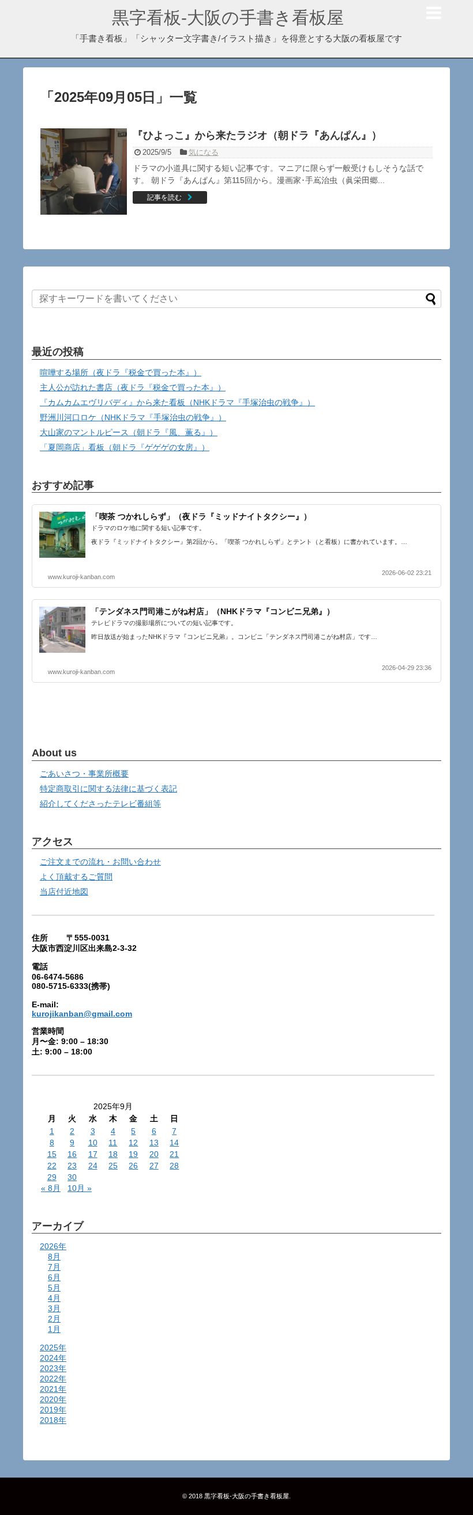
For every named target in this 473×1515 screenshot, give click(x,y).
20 (154, 1154)
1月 (54, 1329)
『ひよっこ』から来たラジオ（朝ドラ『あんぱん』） (257, 135)
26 (133, 1165)
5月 (54, 1287)
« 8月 (51, 1188)
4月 (54, 1298)
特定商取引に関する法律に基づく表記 (108, 788)
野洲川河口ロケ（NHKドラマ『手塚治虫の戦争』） (133, 417)
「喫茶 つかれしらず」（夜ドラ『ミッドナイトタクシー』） (201, 516)
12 (133, 1142)
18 (113, 1154)
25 (113, 1165)
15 (52, 1154)
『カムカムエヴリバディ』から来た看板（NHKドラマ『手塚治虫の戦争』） (177, 402)
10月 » (79, 1188)
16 (72, 1154)
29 (52, 1177)
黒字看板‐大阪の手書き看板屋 (228, 17)
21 (174, 1154)
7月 (54, 1267)
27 (154, 1165)
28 (174, 1165)
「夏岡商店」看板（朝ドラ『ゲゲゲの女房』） (124, 447)
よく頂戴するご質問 (76, 876)
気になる (204, 152)
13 (154, 1142)
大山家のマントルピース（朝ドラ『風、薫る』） (128, 432)
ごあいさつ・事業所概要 (84, 773)
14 (174, 1142)
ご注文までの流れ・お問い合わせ (100, 861)
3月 (54, 1308)
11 (112, 1142)
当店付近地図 (64, 891)
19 (133, 1154)
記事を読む (164, 197)
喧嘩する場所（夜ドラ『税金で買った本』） (120, 372)
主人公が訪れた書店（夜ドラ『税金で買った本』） (133, 387)
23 (72, 1165)
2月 (54, 1318)
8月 (54, 1256)
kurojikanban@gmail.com (82, 1013)
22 (52, 1165)
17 (92, 1154)
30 (72, 1177)
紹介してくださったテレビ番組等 (100, 803)
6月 (54, 1277)
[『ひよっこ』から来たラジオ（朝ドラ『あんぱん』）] (83, 171)
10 (92, 1142)
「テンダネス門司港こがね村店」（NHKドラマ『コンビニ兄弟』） (213, 611)
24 (92, 1165)
